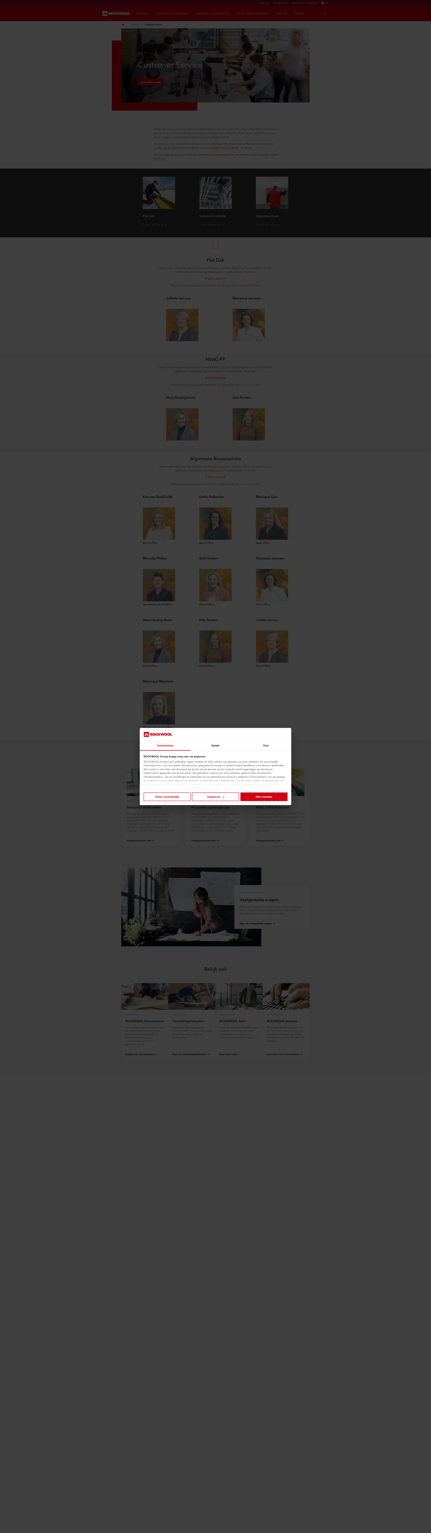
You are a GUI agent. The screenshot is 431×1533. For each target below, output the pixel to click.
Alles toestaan (264, 796)
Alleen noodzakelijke (167, 796)
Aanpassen (213, 796)
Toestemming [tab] (165, 745)
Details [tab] (215, 745)
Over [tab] (266, 745)
